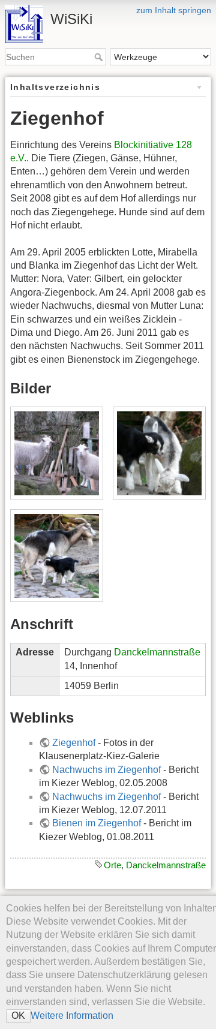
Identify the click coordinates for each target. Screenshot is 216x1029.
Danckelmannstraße (157, 652)
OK (18, 1015)
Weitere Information (72, 1015)
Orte (112, 865)
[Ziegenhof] (56, 453)
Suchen (100, 57)
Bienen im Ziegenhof (96, 823)
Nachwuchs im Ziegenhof (106, 770)
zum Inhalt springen (173, 10)
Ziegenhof (73, 743)
